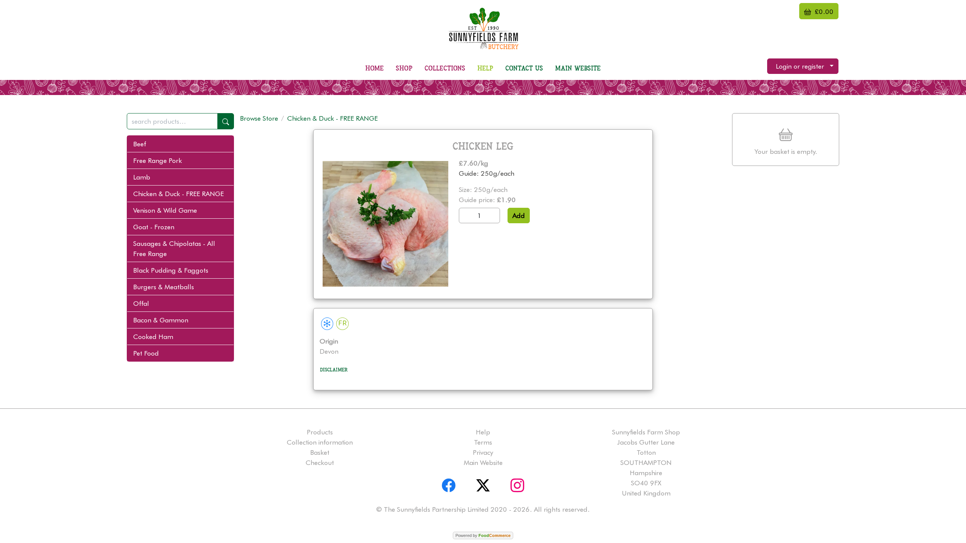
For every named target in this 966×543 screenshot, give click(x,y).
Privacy (483, 452)
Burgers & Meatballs (163, 287)
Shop (404, 68)
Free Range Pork (157, 160)
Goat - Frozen (153, 227)
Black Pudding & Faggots (170, 270)
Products (320, 432)
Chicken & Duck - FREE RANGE (178, 194)
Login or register (800, 66)
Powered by (483, 535)
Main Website (578, 68)
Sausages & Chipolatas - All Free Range (174, 248)
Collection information (320, 442)
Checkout (320, 462)
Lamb (141, 177)
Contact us (524, 68)
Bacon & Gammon (160, 320)
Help (485, 68)
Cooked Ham (153, 337)
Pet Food (146, 353)
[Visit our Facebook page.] (448, 484)
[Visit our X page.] (483, 484)
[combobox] (180, 121)
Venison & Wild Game (165, 210)
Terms (483, 442)
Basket (319, 452)
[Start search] (225, 121)
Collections (445, 68)
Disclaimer (334, 370)
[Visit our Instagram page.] (517, 484)
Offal (141, 303)
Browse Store (259, 118)
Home (374, 68)
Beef (139, 144)
